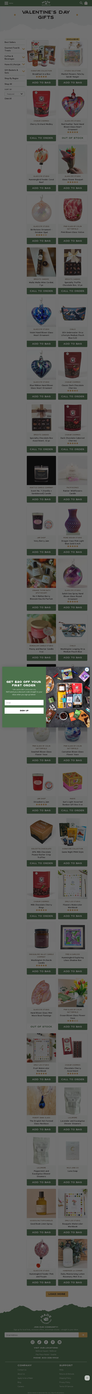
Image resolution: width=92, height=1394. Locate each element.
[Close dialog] (87, 670)
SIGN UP (24, 711)
